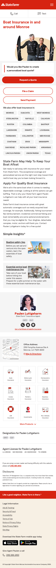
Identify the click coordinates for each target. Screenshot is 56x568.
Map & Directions (33, 354)
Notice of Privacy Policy (12, 522)
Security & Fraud (9, 511)
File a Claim (28, 91)
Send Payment (28, 100)
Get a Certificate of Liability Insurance (28, 329)
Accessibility (7, 515)
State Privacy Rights (10, 526)
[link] (14, 4)
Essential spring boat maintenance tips (16, 268)
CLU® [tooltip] (31, 320)
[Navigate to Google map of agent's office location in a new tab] (33, 325)
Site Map (6, 530)
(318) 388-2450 (15, 466)
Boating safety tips (15, 242)
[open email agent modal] (28, 325)
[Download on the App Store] (10, 542)
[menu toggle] (52, 5)
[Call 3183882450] (23, 325)
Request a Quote (28, 80)
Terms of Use (8, 519)
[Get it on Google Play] (28, 542)
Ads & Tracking (8, 508)
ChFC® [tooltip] (25, 320)
